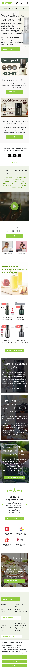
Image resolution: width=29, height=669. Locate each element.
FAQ (2, 623)
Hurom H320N (21, 317)
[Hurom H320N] (21, 309)
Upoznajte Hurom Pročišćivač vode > (14, 8)
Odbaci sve (14, 665)
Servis (2, 630)
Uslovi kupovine (20, 623)
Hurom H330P (21, 340)
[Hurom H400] (7, 331)
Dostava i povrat (6, 628)
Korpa (3, 611)
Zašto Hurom (19, 605)
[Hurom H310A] (7, 309)
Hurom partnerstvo (21, 611)
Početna (3, 605)
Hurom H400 (7, 340)
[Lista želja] (12, 304)
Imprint (17, 630)
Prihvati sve (14, 657)
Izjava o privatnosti (21, 625)
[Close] (27, 641)
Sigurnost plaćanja (21, 628)
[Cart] (24, 3)
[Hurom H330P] (21, 331)
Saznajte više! (20, 653)
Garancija (3, 625)
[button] (12, 162)
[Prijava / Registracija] (21, 3)
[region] (14, 654)
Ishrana (17, 607)
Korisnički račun (6, 609)
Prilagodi (14, 661)
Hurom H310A (7, 317)
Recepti (17, 609)
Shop (2, 607)
